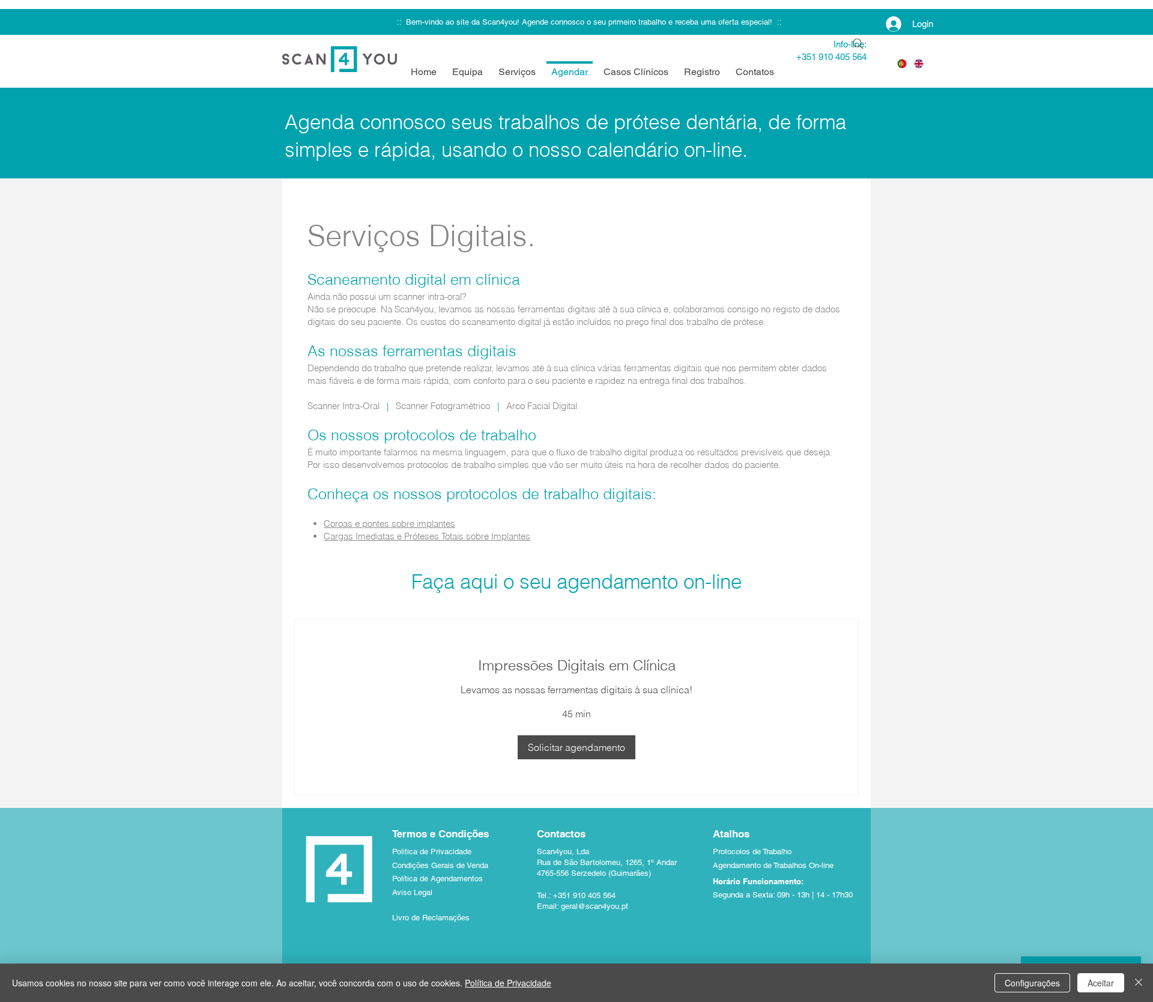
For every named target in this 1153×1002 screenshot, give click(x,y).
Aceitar (1101, 983)
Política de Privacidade (508, 983)
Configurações (1032, 983)
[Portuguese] (902, 63)
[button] (576, 747)
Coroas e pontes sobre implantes (389, 523)
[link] (576, 665)
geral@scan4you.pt (594, 906)
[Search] (858, 43)
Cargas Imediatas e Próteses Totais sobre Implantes (427, 536)
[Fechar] (1138, 982)
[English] (919, 63)
